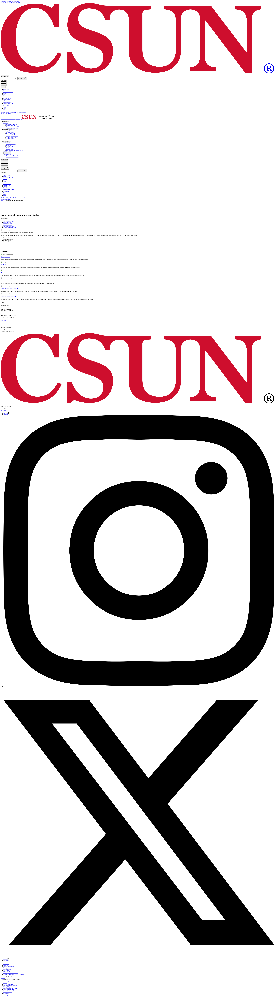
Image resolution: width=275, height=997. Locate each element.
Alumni (5, 100)
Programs (6, 121)
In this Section (4, 218)
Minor (2, 273)
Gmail (4, 90)
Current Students (7, 98)
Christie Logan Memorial (12, 155)
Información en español (8, 103)
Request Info (6, 105)
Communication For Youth (8, 296)
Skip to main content (14, 1)
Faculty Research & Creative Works (14, 150)
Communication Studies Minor (13, 126)
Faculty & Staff (6, 99)
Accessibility (6, 964)
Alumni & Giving (7, 153)
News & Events (7, 151)
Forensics (3, 281)
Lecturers (8, 145)
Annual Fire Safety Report (9, 989)
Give (4, 109)
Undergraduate (5, 257)
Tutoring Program (10, 138)
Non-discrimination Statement (10, 985)
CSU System (6, 993)
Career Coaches (9, 140)
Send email (3, 320)
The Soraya (6, 970)
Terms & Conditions (8, 984)
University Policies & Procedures (10, 973)
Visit (4, 107)
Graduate (3, 265)
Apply (4, 108)
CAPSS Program (7, 222)
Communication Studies (6, 113)
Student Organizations (11, 137)
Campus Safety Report (8, 990)
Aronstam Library (10, 132)
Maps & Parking (7, 969)
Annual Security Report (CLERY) (11, 988)
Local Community (7, 102)
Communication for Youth (12, 128)
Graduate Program (10, 125)
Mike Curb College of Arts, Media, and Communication (13, 112)
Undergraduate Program (11, 124)
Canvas (5, 93)
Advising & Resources (8, 129)
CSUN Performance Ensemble (9, 288)
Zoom (4, 95)
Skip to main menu (5, 1)
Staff (7, 147)
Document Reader (7, 992)
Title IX (5, 983)
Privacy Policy (6, 986)
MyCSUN (3, 86)
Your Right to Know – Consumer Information (13, 974)
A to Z (4, 962)
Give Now (3, 978)
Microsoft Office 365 (8, 92)
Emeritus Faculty (10, 149)
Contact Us (3, 410)
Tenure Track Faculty (11, 144)
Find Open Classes (10, 133)
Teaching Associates (10, 146)
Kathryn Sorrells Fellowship (12, 157)
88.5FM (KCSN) (7, 971)
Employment (6, 967)
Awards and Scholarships (12, 134)
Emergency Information (8, 966)
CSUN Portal (6, 89)
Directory (5, 965)
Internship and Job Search (12, 136)
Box (4, 94)
